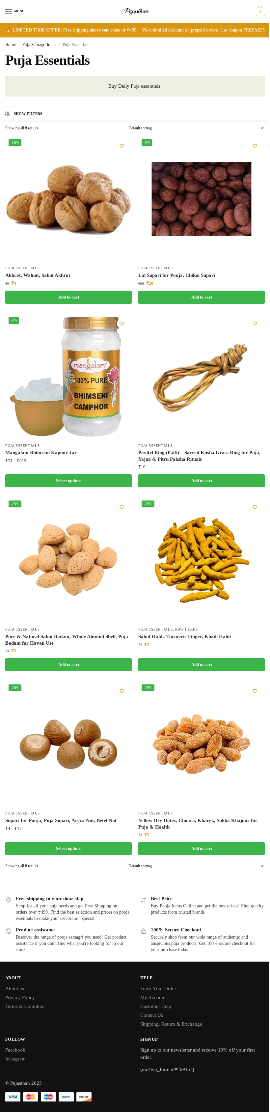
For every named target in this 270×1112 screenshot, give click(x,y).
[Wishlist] (122, 146)
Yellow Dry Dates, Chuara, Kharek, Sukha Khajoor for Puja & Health (197, 824)
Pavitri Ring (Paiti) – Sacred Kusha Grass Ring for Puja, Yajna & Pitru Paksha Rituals (199, 456)
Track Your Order (158, 988)
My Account (153, 997)
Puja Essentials (22, 268)
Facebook (15, 1050)
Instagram (15, 1058)
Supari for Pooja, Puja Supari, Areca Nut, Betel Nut (61, 820)
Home (10, 44)
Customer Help (155, 1006)
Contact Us (151, 1015)
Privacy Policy (20, 997)
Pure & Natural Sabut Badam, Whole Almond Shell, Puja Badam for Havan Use (66, 640)
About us (14, 988)
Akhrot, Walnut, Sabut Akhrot (37, 275)
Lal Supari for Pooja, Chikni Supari (176, 275)
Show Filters (28, 114)
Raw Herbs (186, 629)
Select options (68, 480)
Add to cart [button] (68, 297)
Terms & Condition (25, 1006)
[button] (259, 11)
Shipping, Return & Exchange (171, 1024)
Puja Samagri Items (39, 44)
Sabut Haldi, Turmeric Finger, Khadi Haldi (184, 636)
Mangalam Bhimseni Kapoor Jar (41, 452)
